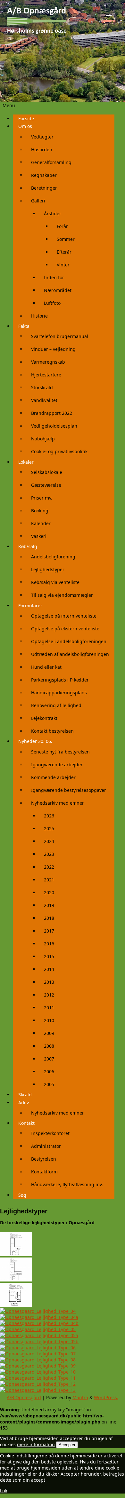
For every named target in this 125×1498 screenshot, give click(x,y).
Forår (62, 226)
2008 (49, 1046)
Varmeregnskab (48, 362)
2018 (49, 918)
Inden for (54, 277)
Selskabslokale (46, 472)
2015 (49, 956)
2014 (49, 969)
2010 (49, 1020)
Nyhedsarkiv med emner (57, 803)
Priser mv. (41, 498)
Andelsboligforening (53, 557)
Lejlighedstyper (47, 569)
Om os (25, 126)
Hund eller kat (46, 667)
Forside (26, 118)
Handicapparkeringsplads (59, 693)
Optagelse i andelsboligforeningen (68, 641)
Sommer (66, 239)
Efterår (64, 252)
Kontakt (26, 1123)
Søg (22, 1195)
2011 (49, 1008)
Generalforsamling (51, 162)
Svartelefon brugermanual (59, 336)
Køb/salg (27, 546)
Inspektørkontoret (50, 1133)
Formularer (30, 606)
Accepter (67, 1444)
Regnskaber (44, 175)
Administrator (46, 1146)
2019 (49, 905)
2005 (49, 1084)
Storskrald (42, 387)
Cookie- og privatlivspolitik (59, 451)
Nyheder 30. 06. (35, 741)
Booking (39, 511)
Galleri (38, 201)
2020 (49, 892)
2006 (49, 1071)
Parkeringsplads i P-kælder (60, 680)
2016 (49, 944)
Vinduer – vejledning (53, 349)
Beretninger (44, 188)
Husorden (41, 149)
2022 (49, 867)
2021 (49, 880)
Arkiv (23, 1103)
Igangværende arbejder (57, 764)
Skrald (25, 1095)
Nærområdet (57, 290)
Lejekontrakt (44, 718)
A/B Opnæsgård (24, 1397)
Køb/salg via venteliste (55, 582)
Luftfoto (52, 303)
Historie (39, 316)
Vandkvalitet (44, 400)
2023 (49, 854)
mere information (36, 1444)
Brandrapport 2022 (51, 413)
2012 (49, 995)
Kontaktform (44, 1172)
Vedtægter (42, 137)
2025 (49, 828)
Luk (3, 1490)
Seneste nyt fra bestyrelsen (60, 752)
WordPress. (106, 1397)
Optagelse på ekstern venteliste (65, 629)
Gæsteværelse (46, 485)
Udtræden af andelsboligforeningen (70, 654)
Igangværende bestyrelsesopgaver (68, 790)
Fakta (23, 326)
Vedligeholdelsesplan (54, 426)
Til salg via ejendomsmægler (62, 595)
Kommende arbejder (53, 777)
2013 (49, 982)
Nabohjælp (43, 439)
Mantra (80, 1397)
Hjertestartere (46, 375)
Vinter (63, 265)
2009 (49, 1033)
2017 (49, 931)
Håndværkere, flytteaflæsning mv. (67, 1184)
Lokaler (26, 462)
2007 (49, 1059)
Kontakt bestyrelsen (52, 731)
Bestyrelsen (43, 1159)
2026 (49, 816)
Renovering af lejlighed (56, 705)
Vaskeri (38, 536)
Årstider (52, 213)
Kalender (41, 523)
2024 (49, 841)
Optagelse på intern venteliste (63, 616)
